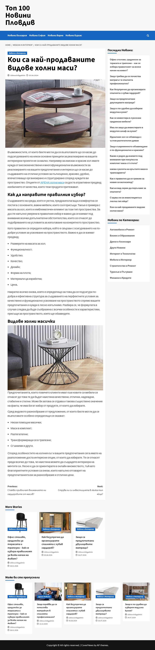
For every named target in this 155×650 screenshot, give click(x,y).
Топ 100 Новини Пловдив (20, 15)
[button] (148, 35)
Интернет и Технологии (122, 253)
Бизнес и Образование (122, 235)
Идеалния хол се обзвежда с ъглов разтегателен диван (125, 138)
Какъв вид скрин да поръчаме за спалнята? (128, 190)
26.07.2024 (82, 555)
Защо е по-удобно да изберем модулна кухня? (126, 110)
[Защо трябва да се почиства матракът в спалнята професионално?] (48, 592)
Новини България (17, 35)
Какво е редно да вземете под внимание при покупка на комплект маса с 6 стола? (126, 159)
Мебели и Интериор (17, 53)
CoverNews (87, 645)
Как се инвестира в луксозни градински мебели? (125, 119)
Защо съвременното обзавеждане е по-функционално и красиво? (128, 148)
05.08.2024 (48, 555)
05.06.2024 (33, 75)
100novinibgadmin (17, 75)
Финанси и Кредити (120, 277)
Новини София (37, 35)
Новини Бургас (74, 35)
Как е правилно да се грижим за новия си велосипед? (127, 180)
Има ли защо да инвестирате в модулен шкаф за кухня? (126, 129)
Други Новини (117, 247)
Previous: (27, 490)
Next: (80, 490)
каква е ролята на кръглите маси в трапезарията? (129, 171)
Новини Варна (55, 35)
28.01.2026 (14, 566)
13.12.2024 (43, 624)
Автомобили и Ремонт (122, 229)
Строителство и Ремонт (123, 265)
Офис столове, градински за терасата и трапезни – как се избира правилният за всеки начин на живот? (20, 548)
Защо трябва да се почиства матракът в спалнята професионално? (125, 80)
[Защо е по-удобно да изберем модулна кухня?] (136, 592)
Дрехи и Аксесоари (120, 241)
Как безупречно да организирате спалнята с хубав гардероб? (53, 542)
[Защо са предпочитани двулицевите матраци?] (89, 522)
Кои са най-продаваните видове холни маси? (127, 209)
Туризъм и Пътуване (121, 271)
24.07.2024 (131, 617)
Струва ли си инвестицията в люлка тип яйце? (126, 199)
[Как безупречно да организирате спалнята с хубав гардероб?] (55, 522)
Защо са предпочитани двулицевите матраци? (85, 542)
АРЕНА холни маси (52, 182)
